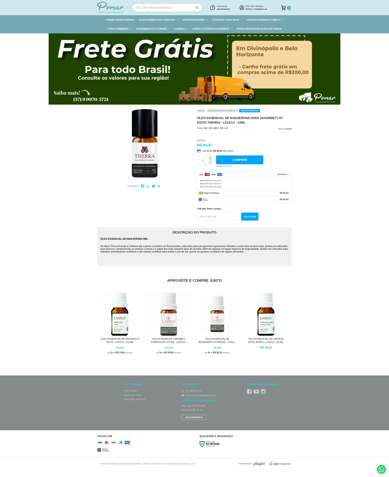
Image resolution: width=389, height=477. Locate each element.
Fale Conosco (130, 391)
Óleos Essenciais (249, 111)
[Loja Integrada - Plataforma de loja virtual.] (279, 464)
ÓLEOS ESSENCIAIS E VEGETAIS (222, 111)
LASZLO (288, 129)
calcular (250, 216)
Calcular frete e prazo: (209, 208)
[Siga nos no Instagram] (264, 391)
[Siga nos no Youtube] (257, 391)
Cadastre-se (261, 9)
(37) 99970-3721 (192, 391)
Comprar (239, 160)
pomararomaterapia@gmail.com (201, 395)
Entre (248, 9)
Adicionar (125, 356)
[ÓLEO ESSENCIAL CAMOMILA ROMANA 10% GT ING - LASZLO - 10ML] (168, 325)
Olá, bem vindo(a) (254, 6)
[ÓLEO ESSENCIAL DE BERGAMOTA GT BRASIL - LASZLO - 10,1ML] (217, 325)
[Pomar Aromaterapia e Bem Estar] (110, 7)
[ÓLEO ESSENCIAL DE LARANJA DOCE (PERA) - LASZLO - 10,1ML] (266, 325)
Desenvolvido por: (245, 464)
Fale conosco (194, 417)
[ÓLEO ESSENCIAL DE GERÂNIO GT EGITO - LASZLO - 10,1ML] (120, 325)
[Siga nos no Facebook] (250, 391)
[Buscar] (196, 7)
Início (201, 111)
